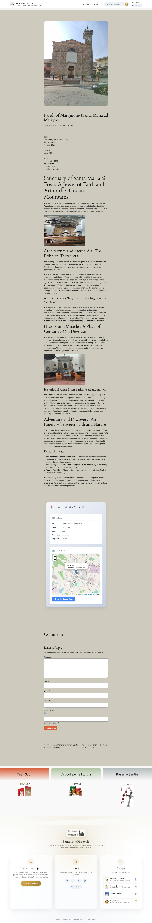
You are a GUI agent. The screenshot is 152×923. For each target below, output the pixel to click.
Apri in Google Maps (65, 599)
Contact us (77, 887)
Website (47, 701)
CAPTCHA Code (50, 723)
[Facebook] (67, 880)
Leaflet (79, 594)
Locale (70, 125)
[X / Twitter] (73, 880)
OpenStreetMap (88, 594)
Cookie (94, 919)
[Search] (126, 4)
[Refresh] (45, 713)
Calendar (97, 4)
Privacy (88, 919)
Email (47, 691)
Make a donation (30, 883)
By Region (86, 4)
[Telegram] (84, 880)
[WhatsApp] (79, 880)
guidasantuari (61, 125)
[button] (76, 572)
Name (47, 681)
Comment (48, 657)
